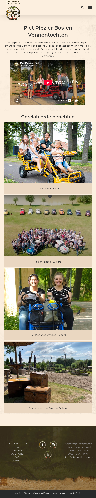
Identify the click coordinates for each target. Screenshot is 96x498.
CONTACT (17, 460)
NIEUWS (17, 450)
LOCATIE (17, 447)
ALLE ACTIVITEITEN (17, 443)
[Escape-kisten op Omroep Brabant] (48, 377)
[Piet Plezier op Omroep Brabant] (48, 304)
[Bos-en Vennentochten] (48, 158)
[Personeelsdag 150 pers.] (48, 231)
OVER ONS (17, 453)
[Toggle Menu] (90, 7)
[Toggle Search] (82, 7)
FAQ (17, 457)
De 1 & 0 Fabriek (75, 493)
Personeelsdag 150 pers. (48, 261)
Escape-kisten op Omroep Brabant (48, 408)
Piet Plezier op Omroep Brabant (48, 335)
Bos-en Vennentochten (48, 188)
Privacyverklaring (50, 493)
